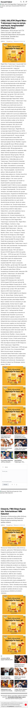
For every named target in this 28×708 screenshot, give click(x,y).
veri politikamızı (10, 706)
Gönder (5, 484)
